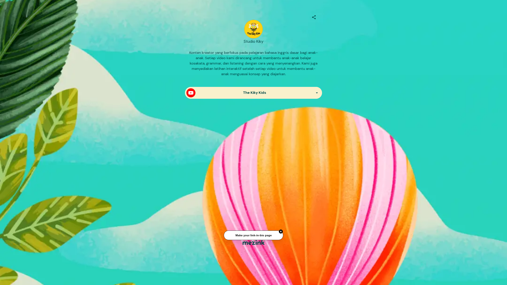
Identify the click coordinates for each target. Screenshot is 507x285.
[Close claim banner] (281, 230)
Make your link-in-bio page (253, 233)
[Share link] (314, 17)
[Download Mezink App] (254, 242)
